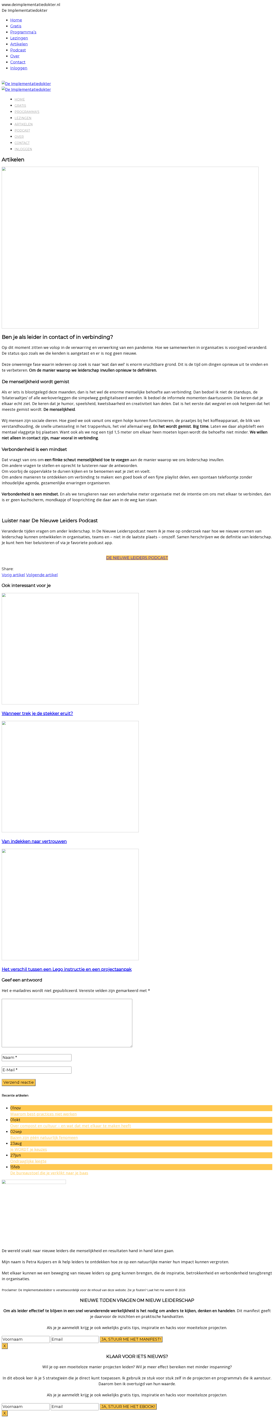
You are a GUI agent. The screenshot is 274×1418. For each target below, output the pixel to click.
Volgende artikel (42, 575)
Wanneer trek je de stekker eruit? (37, 713)
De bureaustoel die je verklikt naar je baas (49, 1172)
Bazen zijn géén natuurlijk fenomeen (44, 1137)
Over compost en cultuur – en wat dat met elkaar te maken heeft (70, 1125)
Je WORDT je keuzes (28, 1149)
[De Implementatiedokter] (26, 83)
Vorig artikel (13, 575)
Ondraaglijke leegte (28, 1161)
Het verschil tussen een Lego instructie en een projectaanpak (67, 969)
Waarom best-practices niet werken (43, 1113)
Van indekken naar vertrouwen (34, 841)
